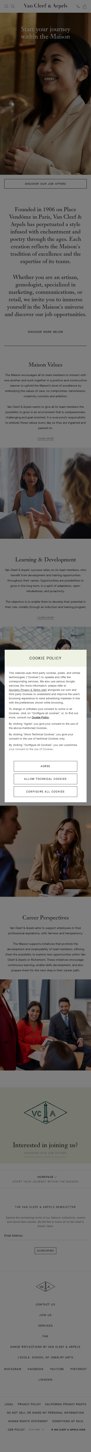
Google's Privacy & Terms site (27, 690)
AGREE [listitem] (45, 766)
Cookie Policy (40, 717)
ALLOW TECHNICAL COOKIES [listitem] (45, 779)
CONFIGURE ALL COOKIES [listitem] (45, 791)
